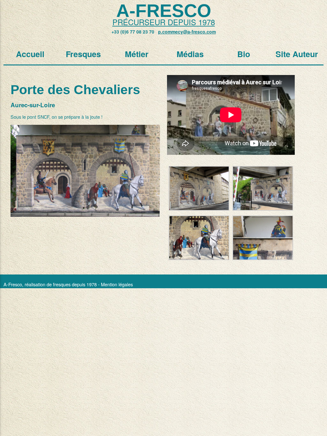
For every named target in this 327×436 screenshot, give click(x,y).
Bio (243, 54)
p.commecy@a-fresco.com (187, 31)
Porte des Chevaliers (75, 89)
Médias (190, 54)
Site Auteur (297, 54)
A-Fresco (163, 10)
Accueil (30, 54)
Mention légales (117, 284)
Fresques (83, 54)
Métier (136, 54)
